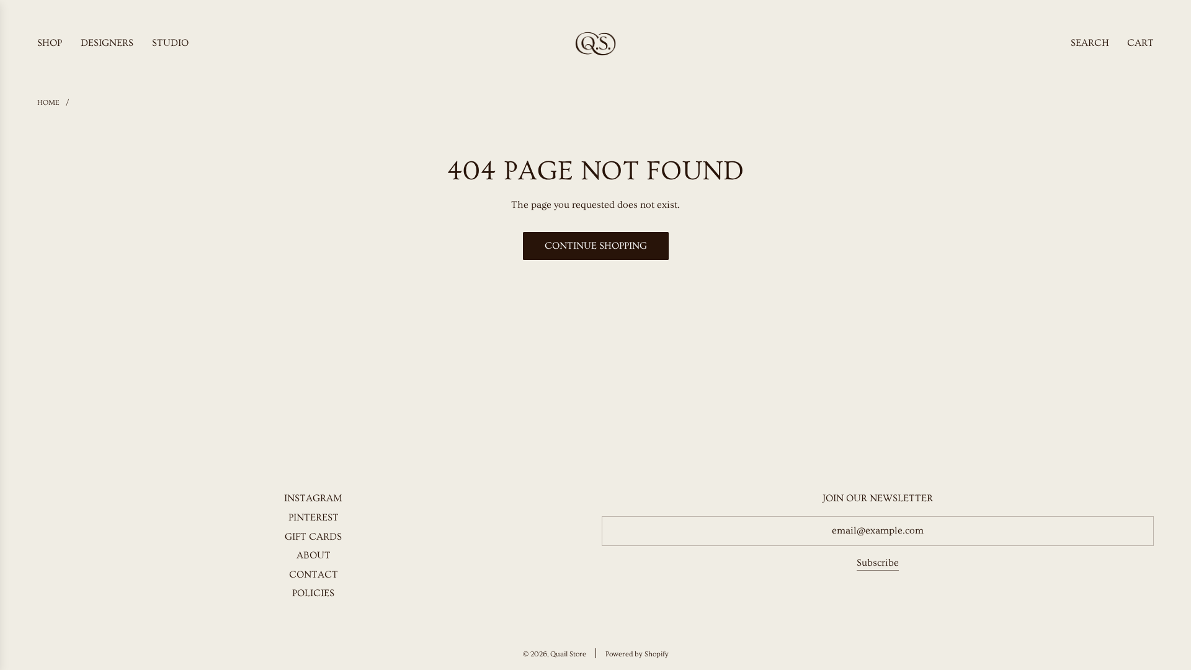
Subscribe (878, 562)
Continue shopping (596, 245)
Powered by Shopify (637, 654)
